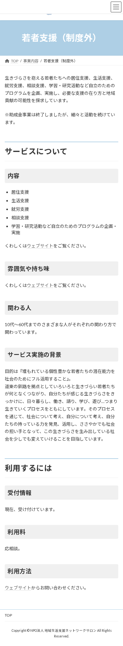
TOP (8, 615)
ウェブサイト (40, 245)
